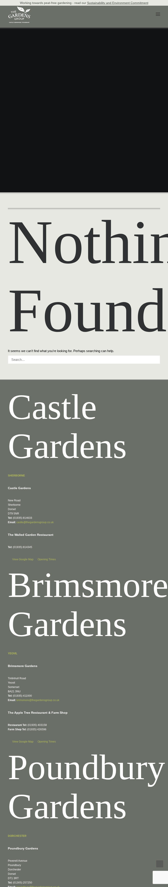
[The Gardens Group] (19, 8)
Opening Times (47, 559)
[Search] (84, 359)
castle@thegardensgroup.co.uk (35, 522)
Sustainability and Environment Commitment (117, 3)
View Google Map (23, 559)
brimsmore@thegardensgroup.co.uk (37, 700)
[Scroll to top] (159, 863)
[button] (158, 14)
